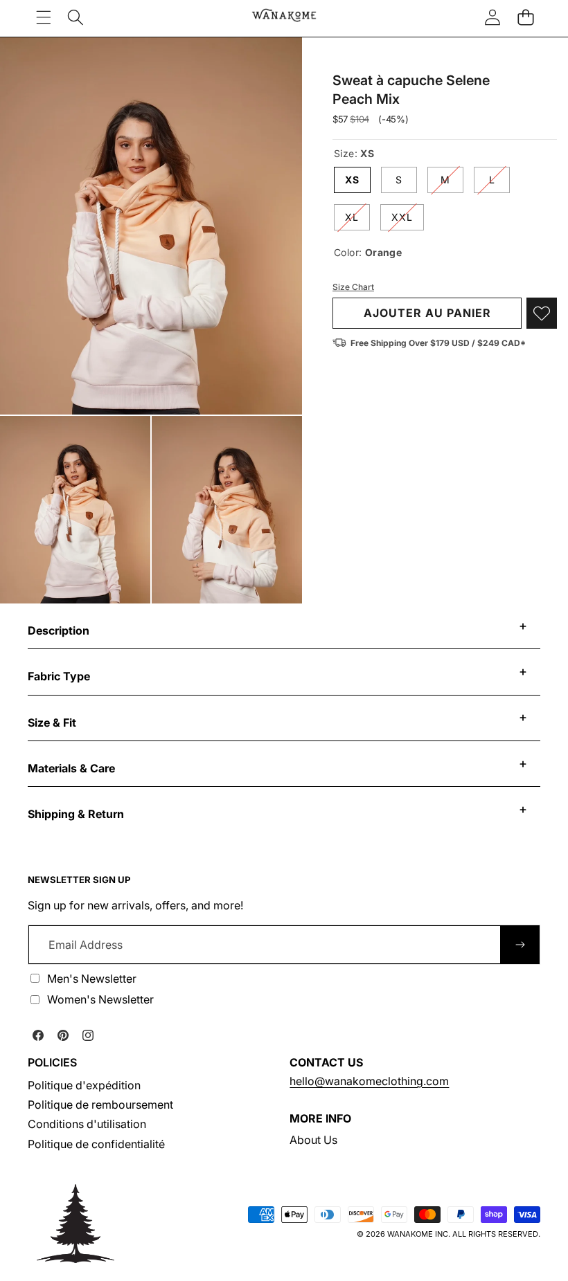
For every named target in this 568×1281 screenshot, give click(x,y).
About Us (313, 1140)
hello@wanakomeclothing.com (369, 1081)
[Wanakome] (284, 17)
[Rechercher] (75, 17)
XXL (407, 220)
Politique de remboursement (100, 1104)
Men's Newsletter (91, 978)
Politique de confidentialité (96, 1144)
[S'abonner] (520, 944)
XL (357, 220)
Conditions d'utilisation (87, 1124)
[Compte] (492, 17)
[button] (525, 17)
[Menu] (43, 17)
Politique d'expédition (84, 1085)
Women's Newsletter (100, 999)
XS (352, 179)
